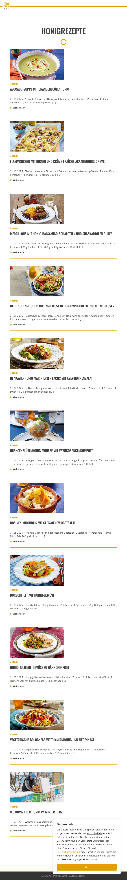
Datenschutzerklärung (68, 851)
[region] (87, 846)
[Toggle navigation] (121, 3)
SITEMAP (46, 875)
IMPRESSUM (60, 875)
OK (86, 867)
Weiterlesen (19, 107)
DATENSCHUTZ (76, 875)
